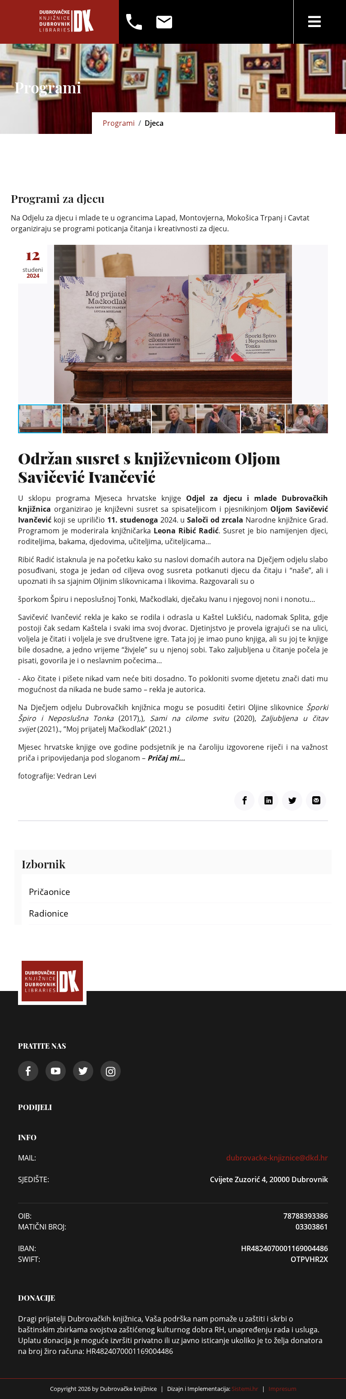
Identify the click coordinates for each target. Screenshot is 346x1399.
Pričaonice (49, 892)
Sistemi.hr (244, 1389)
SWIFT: (29, 1259)
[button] (320, 253)
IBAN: (27, 1248)
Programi (119, 123)
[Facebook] (244, 800)
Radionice (48, 913)
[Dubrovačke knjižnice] (66, 22)
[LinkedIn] (268, 800)
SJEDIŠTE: (33, 1179)
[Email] (316, 800)
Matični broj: (42, 1227)
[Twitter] (292, 800)
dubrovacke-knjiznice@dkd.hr (277, 1158)
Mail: (27, 1158)
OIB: (25, 1216)
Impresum (282, 1389)
